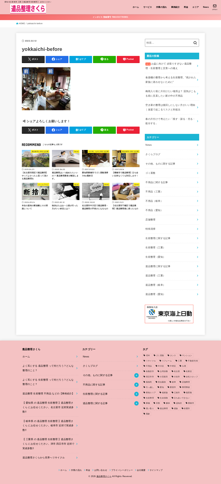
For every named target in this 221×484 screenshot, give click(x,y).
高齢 (148, 414)
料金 (186, 7)
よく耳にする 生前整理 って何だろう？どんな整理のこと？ (48, 382)
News (206, 7)
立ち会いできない (182, 398)
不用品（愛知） (154, 210)
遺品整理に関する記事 (157, 266)
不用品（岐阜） (154, 201)
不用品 (149, 366)
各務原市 (150, 371)
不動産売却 (193, 361)
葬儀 (148, 403)
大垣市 (177, 377)
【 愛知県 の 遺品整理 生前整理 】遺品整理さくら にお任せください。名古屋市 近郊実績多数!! (48, 407)
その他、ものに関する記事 (160, 163)
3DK (148, 355)
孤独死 (149, 382)
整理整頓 (186, 387)
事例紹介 (175, 7)
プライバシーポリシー (122, 470)
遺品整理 (164, 408)
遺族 (176, 408)
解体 (168, 403)
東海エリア (151, 392)
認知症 (179, 403)
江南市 (177, 392)
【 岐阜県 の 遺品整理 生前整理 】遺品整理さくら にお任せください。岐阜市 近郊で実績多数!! (48, 425)
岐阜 (174, 382)
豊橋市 (191, 403)
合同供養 (164, 371)
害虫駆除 (162, 382)
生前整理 (150, 398)
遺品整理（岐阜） (155, 285)
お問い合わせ (100, 470)
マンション (187, 355)
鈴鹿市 (187, 408)
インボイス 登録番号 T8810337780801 (110, 17)
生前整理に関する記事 (157, 238)
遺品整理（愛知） (155, 294)
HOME (22, 23)
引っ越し (150, 387)
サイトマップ (156, 470)
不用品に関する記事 (156, 182)
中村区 (173, 366)
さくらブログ (152, 154)
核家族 (165, 392)
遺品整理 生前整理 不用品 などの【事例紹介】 (48, 393)
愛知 (162, 387)
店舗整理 (150, 219)
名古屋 (177, 371)
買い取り (150, 408)
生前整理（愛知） (155, 257)
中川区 (161, 366)
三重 (180, 361)
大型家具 (164, 377)
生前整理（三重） (155, 247)
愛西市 (173, 387)
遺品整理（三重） (155, 275)
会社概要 (141, 470)
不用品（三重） (154, 191)
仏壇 (184, 366)
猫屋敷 (189, 392)
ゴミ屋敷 (150, 173)
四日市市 (150, 377)
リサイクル (151, 361)
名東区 (189, 371)
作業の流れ (161, 7)
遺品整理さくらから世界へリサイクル (43, 457)
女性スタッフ (192, 377)
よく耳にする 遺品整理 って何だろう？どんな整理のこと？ (48, 368)
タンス (173, 355)
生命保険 (164, 398)
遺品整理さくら (103, 476)
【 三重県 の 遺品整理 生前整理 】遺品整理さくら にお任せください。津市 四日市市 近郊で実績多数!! (48, 443)
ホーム (136, 7)
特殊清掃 (150, 229)
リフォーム (167, 361)
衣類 (158, 403)
